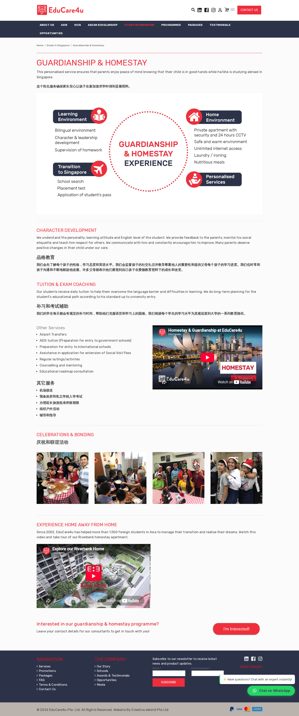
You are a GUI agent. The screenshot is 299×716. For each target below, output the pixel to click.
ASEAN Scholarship (103, 24)
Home (40, 45)
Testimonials (220, 24)
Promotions (47, 671)
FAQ (42, 680)
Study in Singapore (139, 24)
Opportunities (51, 33)
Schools (102, 671)
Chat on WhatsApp (274, 690)
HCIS (77, 24)
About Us (47, 24)
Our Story (103, 666)
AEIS (64, 24)
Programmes (171, 24)
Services (45, 666)
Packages (195, 24)
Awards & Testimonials (113, 675)
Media (101, 685)
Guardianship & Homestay (88, 45)
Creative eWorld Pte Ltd (149, 710)
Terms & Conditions (53, 685)
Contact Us (249, 10)
